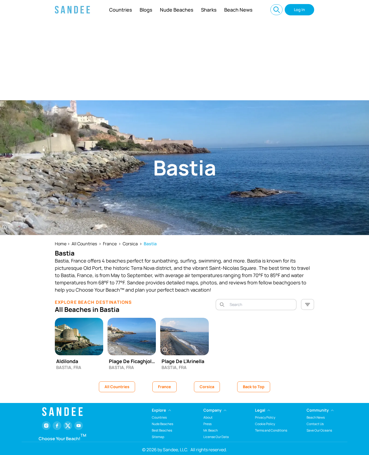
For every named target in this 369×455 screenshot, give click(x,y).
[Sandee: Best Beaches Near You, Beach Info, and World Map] (72, 9)
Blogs (146, 9)
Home (60, 244)
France (110, 244)
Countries (120, 9)
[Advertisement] (184, 60)
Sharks (209, 9)
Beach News (238, 9)
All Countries (84, 244)
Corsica (130, 244)
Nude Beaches (176, 9)
